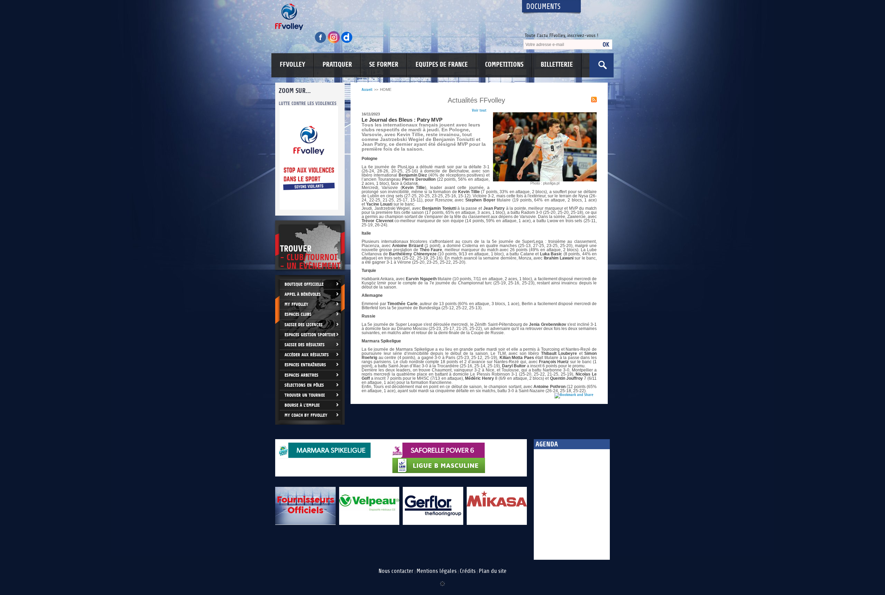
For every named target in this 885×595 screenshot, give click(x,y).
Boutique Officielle (304, 284)
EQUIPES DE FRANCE (442, 64)
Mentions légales (437, 571)
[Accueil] (392, 16)
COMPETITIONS (504, 64)
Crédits (468, 571)
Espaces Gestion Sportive (310, 334)
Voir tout (479, 110)
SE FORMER (383, 64)
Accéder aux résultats (307, 354)
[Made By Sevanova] (442, 580)
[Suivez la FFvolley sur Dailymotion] (347, 42)
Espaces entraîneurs (305, 364)
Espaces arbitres (301, 375)
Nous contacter (396, 571)
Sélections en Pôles (304, 385)
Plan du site (492, 571)
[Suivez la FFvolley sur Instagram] (334, 42)
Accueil (367, 90)
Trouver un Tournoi (305, 395)
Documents (543, 6)
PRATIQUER (337, 64)
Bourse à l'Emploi (302, 405)
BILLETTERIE (557, 64)
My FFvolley (296, 304)
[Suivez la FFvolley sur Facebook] (321, 42)
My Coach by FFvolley (306, 415)
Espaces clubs (298, 314)
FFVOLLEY (292, 64)
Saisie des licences (304, 324)
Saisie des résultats (305, 344)
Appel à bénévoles (303, 294)
